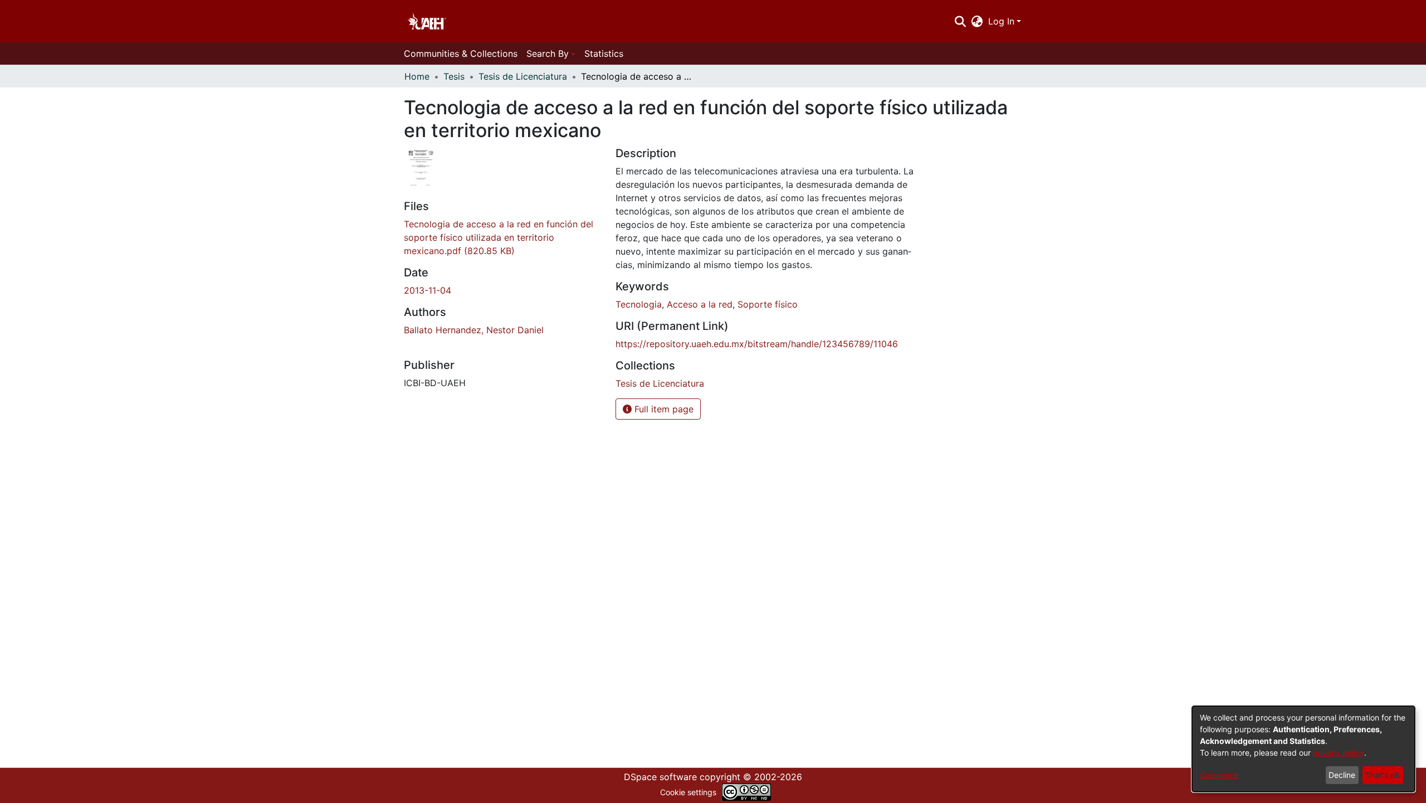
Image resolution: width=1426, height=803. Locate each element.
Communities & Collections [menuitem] (460, 53)
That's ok (1382, 775)
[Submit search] (960, 21)
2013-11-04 (427, 290)
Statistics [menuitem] (603, 53)
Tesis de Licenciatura (522, 76)
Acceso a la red (699, 304)
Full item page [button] (663, 409)
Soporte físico (768, 304)
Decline (1342, 775)
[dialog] (1303, 749)
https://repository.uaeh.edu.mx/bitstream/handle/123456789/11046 (757, 343)
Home (416, 76)
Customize (1219, 775)
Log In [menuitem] (1001, 21)
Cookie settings (688, 792)
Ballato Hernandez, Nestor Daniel (474, 329)
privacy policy (1338, 752)
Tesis (454, 76)
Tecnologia (639, 304)
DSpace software (660, 776)
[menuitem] (977, 21)
